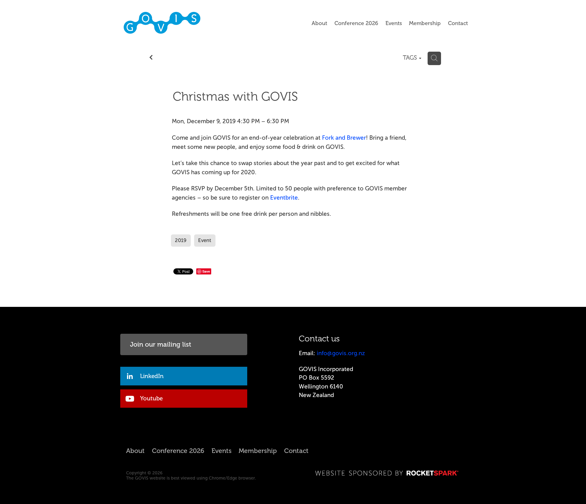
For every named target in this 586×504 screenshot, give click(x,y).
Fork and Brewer (344, 137)
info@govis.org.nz (341, 353)
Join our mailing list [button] (160, 344)
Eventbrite (284, 197)
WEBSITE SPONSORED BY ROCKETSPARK (387, 473)
